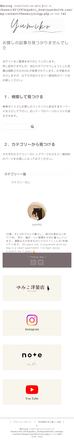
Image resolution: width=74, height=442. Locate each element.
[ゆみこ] (37, 33)
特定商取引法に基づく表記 (49, 422)
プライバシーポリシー (22, 422)
